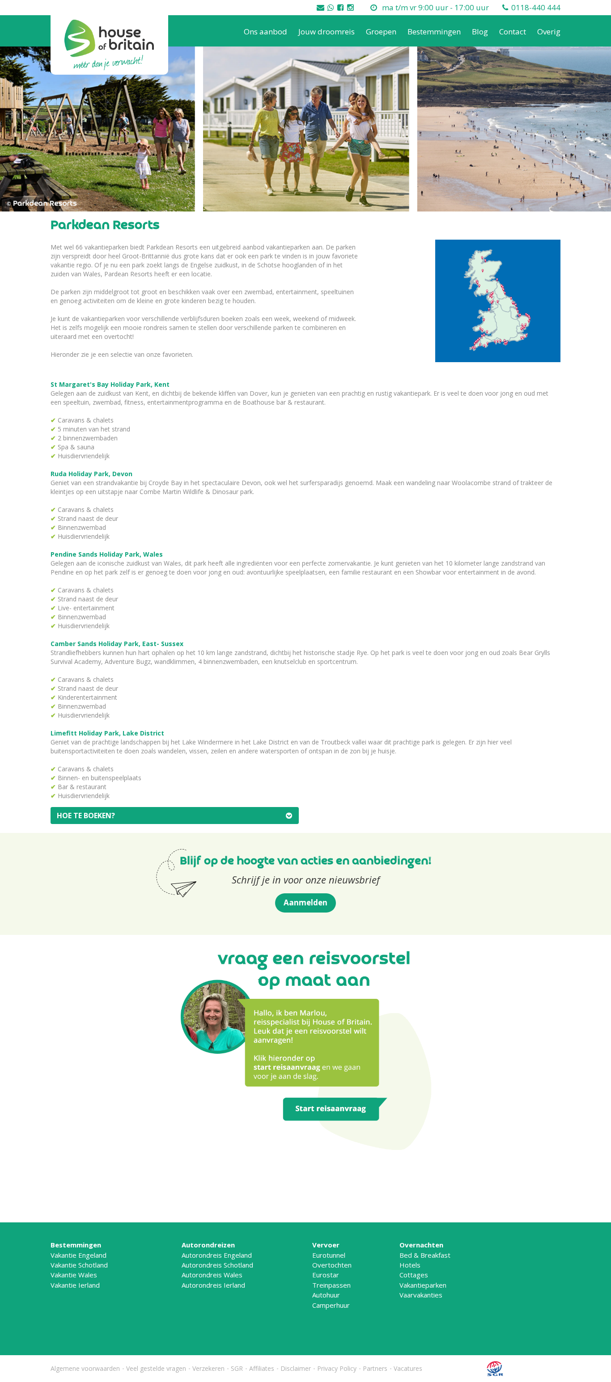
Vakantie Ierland (75, 1285)
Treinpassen (331, 1285)
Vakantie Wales (74, 1274)
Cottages (413, 1274)
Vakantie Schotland (79, 1264)
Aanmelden (305, 902)
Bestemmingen (434, 31)
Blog (480, 31)
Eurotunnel (328, 1255)
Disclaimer (295, 1368)
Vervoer (325, 1244)
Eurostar (325, 1274)
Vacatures (408, 1368)
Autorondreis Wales (212, 1274)
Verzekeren (208, 1368)
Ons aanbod (265, 31)
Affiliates (261, 1368)
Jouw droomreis (326, 31)
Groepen (381, 31)
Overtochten (332, 1264)
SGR (237, 1368)
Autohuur (326, 1294)
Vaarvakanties (420, 1294)
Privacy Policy (336, 1368)
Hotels (409, 1264)
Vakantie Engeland (78, 1255)
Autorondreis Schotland (217, 1264)
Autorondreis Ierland (213, 1285)
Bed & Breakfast (424, 1255)
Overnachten (421, 1244)
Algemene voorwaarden (85, 1368)
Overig (548, 31)
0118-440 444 (535, 7)
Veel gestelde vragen (156, 1368)
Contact (512, 31)
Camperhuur (331, 1305)
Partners (375, 1368)
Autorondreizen (208, 1244)
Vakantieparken (422, 1285)
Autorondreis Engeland (217, 1255)
